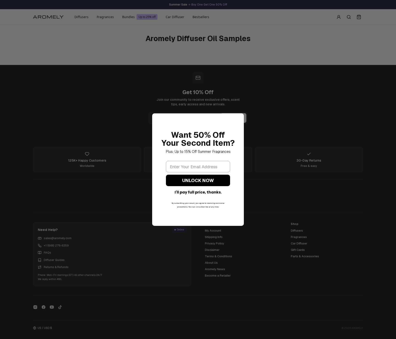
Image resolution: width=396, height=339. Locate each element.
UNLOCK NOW (198, 180)
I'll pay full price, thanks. (198, 192)
